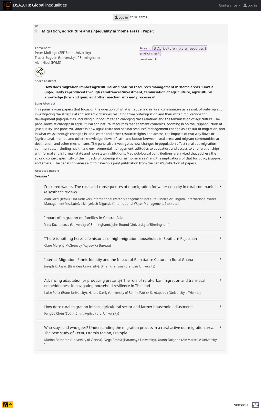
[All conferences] (255, 404)
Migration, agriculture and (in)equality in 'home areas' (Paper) (98, 31)
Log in (123, 17)
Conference (228, 5)
